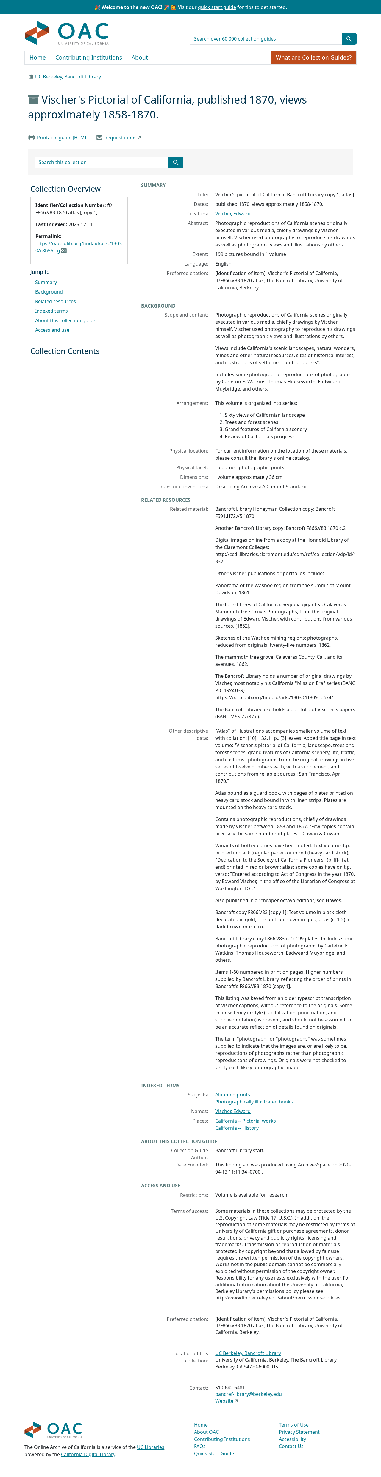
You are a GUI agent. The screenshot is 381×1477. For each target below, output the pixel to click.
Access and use (52, 330)
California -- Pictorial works (245, 1121)
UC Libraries (150, 1447)
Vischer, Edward (233, 213)
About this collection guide (65, 320)
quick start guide (217, 7)
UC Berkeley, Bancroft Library (68, 76)
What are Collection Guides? (314, 57)
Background (49, 291)
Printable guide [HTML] (63, 137)
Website (224, 1401)
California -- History (237, 1128)
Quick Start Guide (214, 1453)
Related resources (55, 301)
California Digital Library (88, 1454)
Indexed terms (51, 311)
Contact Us (291, 1446)
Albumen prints (232, 1094)
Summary (46, 282)
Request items (120, 137)
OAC (66, 33)
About (140, 57)
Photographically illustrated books (254, 1101)
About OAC (206, 1432)
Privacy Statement (299, 1432)
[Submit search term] (349, 39)
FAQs (200, 1446)
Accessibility (292, 1439)
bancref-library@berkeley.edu (248, 1394)
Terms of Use (294, 1425)
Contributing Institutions (88, 57)
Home (37, 57)
